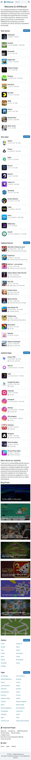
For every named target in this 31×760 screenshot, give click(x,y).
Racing (3, 659)
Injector (18, 698)
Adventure (19, 643)
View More (26, 30)
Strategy (3, 666)
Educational (19, 653)
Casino (18, 650)
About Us (3, 731)
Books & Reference (6, 679)
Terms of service (6, 739)
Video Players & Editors (22, 720)
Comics (18, 682)
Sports (18, 663)
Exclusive (3, 695)
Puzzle (18, 656)
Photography (4, 711)
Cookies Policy (5, 735)
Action (2, 643)
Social (18, 714)
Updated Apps (6, 353)
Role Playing (19, 659)
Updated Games (7, 243)
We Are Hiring (15, 733)
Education (3, 688)
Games (3, 640)
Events (18, 692)
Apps (3, 672)
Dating (18, 685)
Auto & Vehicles (20, 676)
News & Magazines (6, 708)
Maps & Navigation (21, 701)
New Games (5, 31)
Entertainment (5, 692)
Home (2, 746)
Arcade (3, 647)
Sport (2, 717)
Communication (5, 685)
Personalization (20, 708)
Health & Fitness (5, 698)
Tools (17, 717)
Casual (3, 653)
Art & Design (4, 676)
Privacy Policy (5, 733)
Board (17, 647)
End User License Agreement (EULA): (12, 737)
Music (2, 656)
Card (2, 650)
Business (18, 679)
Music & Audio (20, 704)
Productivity (19, 711)
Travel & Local (5, 720)
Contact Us (11, 731)
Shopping (3, 714)
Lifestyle (3, 701)
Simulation (4, 663)
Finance (18, 695)
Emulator (18, 688)
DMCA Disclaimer (22, 731)
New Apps (5, 137)
